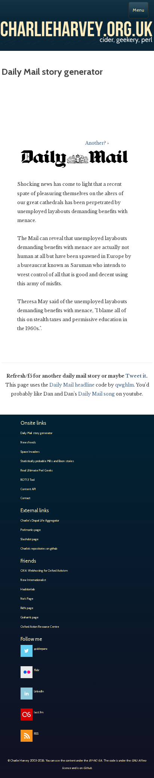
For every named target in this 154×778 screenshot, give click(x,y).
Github (87, 768)
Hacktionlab (28, 589)
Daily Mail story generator (36, 433)
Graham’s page (29, 617)
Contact (25, 498)
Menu (138, 10)
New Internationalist (33, 580)
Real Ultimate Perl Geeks (37, 470)
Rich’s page (27, 608)
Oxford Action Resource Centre (40, 626)
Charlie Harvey (77, 31)
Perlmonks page (31, 530)
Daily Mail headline (72, 385)
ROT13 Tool (28, 480)
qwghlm (124, 385)
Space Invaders (30, 451)
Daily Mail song (96, 394)
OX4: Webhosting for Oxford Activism (44, 570)
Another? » (97, 143)
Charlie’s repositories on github (39, 548)
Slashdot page (29, 539)
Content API (28, 489)
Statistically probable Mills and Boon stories (47, 461)
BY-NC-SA (95, 760)
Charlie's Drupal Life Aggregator (40, 520)
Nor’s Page (27, 598)
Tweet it (136, 376)
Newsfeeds (28, 442)
